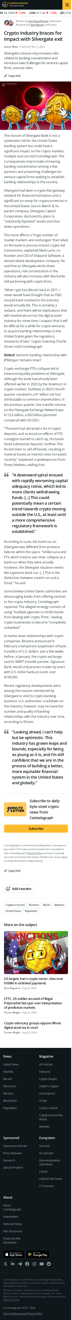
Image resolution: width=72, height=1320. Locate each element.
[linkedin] (12, 1265)
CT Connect (46, 1186)
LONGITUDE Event (50, 1179)
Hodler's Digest (48, 1086)
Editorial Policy (35, 853)
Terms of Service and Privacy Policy (22, 1313)
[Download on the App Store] (14, 1254)
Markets (8, 1072)
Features (44, 1072)
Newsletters (10, 1217)
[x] (5, 1265)
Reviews (44, 1126)
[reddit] (48, 1265)
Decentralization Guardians (49, 1162)
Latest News (11, 46)
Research (9, 1160)
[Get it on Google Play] (38, 1254)
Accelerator (46, 1153)
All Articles (46, 1064)
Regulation (10, 1108)
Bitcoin (7, 1079)
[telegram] (20, 1265)
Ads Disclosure (12, 1231)
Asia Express (47, 1093)
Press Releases (12, 1153)
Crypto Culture (48, 1108)
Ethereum (9, 1086)
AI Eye (43, 1101)
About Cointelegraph (12, 1207)
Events (43, 1171)
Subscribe (36, 828)
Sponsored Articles (15, 1146)
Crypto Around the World (51, 1117)
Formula (44, 1146)
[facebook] (27, 1265)
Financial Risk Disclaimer (11, 1240)
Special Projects (13, 1167)
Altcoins (8, 1093)
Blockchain (10, 1101)
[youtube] (41, 1265)
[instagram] (34, 1265)
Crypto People (48, 1079)
